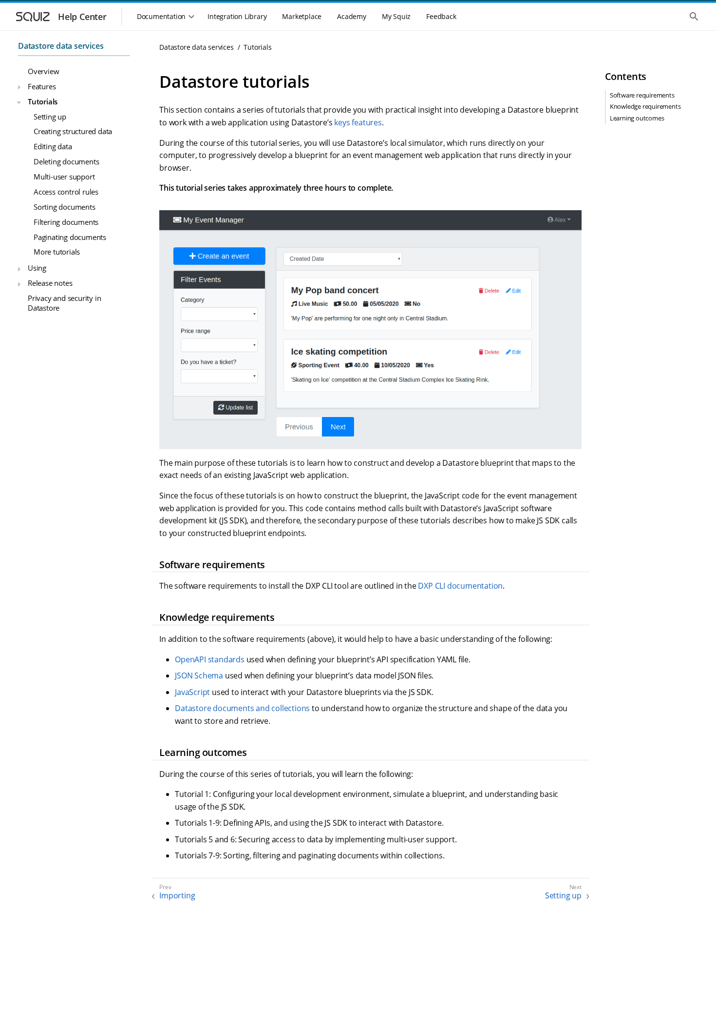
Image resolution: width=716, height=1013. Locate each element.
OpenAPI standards (210, 659)
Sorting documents (64, 206)
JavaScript (192, 692)
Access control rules (66, 192)
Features (42, 86)
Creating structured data (73, 131)
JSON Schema (199, 675)
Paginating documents (70, 236)
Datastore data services (60, 45)
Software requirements (642, 95)
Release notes (50, 283)
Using (37, 268)
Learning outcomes (637, 118)
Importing (177, 896)
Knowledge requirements (645, 106)
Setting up (50, 116)
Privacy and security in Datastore (64, 303)
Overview (43, 71)
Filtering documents (66, 221)
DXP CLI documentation (460, 585)
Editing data (53, 146)
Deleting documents (66, 161)
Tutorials (42, 101)
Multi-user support (64, 176)
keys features (357, 122)
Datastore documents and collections (242, 708)
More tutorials (57, 252)
